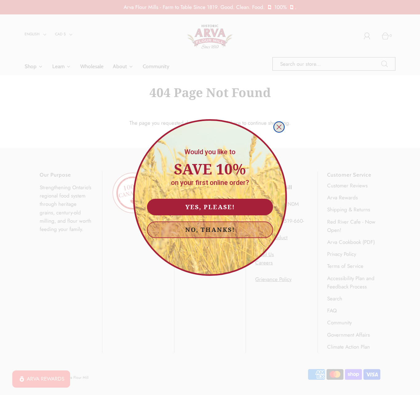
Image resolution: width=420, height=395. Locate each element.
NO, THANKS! (210, 229)
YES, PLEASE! (210, 207)
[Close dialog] (279, 127)
